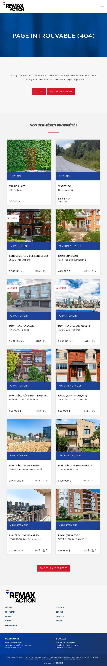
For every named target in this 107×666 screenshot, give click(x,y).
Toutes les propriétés (53, 568)
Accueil (39, 92)
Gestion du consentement (71, 659)
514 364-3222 (66, 648)
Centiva (59, 663)
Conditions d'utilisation (49, 659)
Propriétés (10, 612)
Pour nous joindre (61, 92)
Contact (60, 616)
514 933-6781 (15, 648)
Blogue (59, 612)
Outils (8, 621)
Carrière (60, 607)
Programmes (11, 625)
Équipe (8, 616)
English (59, 621)
